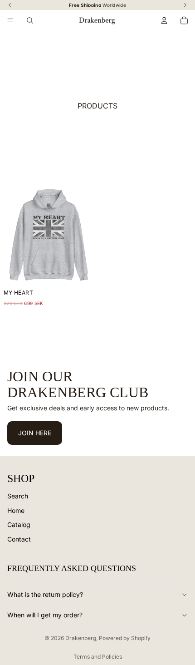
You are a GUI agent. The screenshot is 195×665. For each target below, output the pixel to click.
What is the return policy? (45, 594)
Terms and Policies (97, 656)
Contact (19, 539)
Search (17, 496)
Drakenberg (80, 638)
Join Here (34, 433)
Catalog (18, 525)
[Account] (164, 20)
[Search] (30, 20)
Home (15, 510)
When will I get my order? (45, 615)
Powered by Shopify (125, 638)
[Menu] (10, 20)
